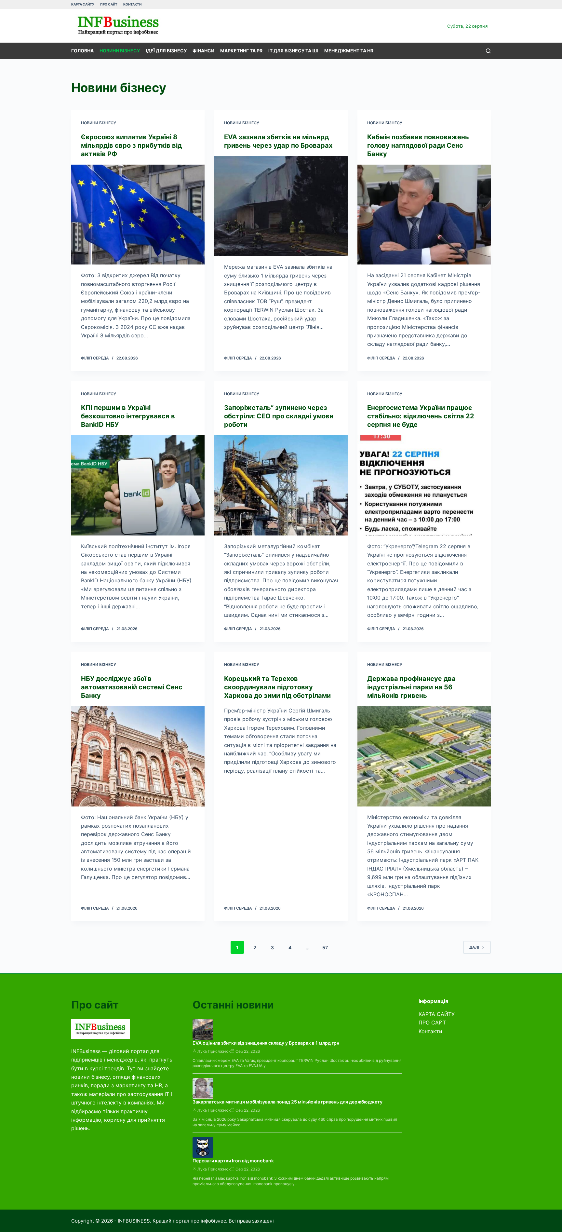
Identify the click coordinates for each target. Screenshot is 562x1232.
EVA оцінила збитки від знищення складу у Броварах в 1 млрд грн (266, 1043)
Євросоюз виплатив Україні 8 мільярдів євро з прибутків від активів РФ (131, 145)
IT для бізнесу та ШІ (293, 50)
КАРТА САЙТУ (82, 4)
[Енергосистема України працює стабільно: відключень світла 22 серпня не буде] (424, 485)
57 (325, 947)
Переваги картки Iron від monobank (233, 1160)
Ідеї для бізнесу (166, 50)
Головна (82, 50)
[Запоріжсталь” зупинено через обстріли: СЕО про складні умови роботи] (281, 485)
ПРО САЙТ (108, 4)
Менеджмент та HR (348, 50)
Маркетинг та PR (241, 50)
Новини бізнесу (120, 50)
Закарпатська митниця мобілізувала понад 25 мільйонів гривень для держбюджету (287, 1101)
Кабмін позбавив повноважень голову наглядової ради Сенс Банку (418, 145)
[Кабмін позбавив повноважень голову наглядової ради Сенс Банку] (424, 215)
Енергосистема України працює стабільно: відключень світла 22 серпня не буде (420, 416)
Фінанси (203, 50)
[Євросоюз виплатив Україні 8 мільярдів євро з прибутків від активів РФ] (138, 215)
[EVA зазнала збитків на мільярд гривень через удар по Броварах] (281, 206)
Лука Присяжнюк (214, 1051)
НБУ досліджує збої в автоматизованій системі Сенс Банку (131, 687)
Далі (474, 947)
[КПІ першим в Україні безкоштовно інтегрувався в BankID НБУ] (138, 485)
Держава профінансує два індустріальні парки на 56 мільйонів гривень (411, 687)
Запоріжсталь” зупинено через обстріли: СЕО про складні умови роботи (278, 416)
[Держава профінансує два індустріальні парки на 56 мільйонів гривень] (424, 756)
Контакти (132, 4)
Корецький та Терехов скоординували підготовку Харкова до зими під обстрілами (277, 687)
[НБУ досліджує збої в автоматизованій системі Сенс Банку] (138, 756)
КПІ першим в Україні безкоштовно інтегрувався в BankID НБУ (128, 416)
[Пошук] (488, 50)
